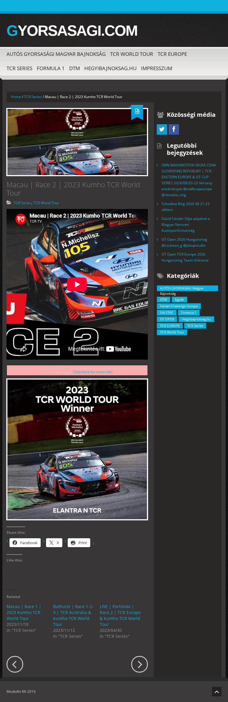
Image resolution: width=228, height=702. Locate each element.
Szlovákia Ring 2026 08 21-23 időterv (186, 206)
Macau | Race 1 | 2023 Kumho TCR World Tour (24, 612)
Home (16, 96)
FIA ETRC (166, 312)
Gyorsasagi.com (72, 30)
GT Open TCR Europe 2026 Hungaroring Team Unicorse (185, 257)
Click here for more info (92, 371)
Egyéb (179, 299)
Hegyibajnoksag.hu (110, 68)
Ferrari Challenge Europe (179, 306)
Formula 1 (51, 68)
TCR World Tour (131, 54)
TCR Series (19, 68)
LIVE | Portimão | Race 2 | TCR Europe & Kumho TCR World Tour (120, 615)
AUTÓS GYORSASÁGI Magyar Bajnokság (56, 54)
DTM (74, 68)
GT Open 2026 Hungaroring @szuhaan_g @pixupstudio (184, 242)
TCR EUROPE (172, 54)
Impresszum (156, 68)
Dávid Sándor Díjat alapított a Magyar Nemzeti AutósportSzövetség (186, 224)
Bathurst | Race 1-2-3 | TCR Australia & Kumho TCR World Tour (73, 615)
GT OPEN (167, 319)
